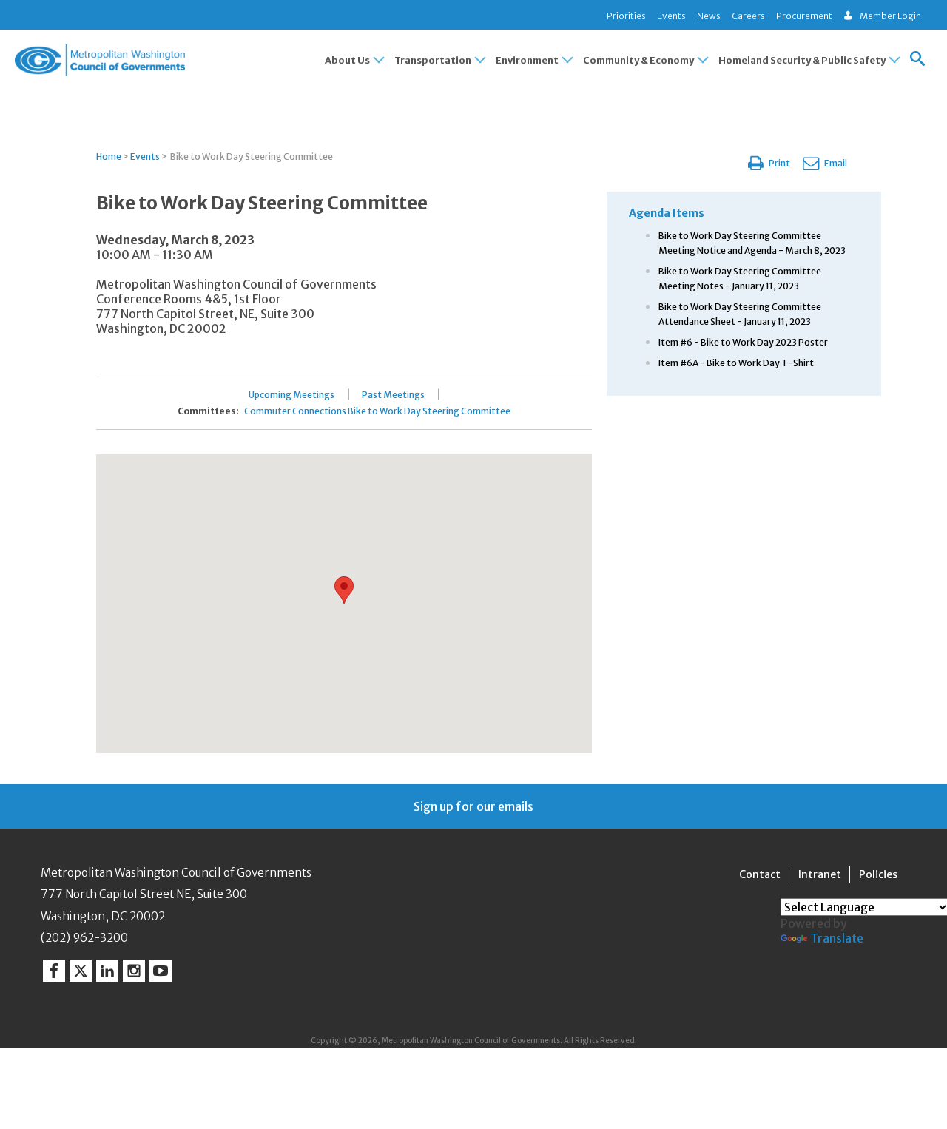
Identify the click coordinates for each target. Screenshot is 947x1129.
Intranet (819, 874)
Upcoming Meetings (291, 395)
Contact (760, 874)
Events (671, 15)
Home (108, 156)
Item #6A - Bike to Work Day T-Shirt (736, 362)
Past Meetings (393, 395)
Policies (878, 874)
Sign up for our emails (473, 806)
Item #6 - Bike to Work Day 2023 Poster (743, 342)
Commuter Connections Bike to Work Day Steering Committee (377, 411)
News (709, 15)
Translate (836, 938)
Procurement (804, 15)
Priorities (626, 15)
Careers (748, 15)
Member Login (890, 15)
